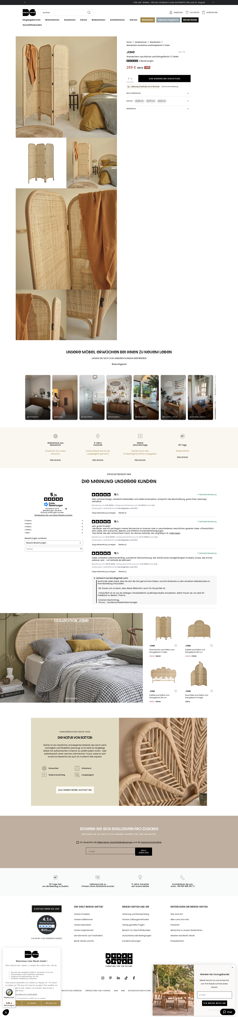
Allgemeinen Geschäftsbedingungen (115, 842)
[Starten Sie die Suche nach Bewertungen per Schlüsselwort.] (81, 549)
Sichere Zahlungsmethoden (135, 919)
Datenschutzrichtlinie (151, 842)
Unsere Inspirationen (84, 930)
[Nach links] (25, 2)
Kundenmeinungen (131, 941)
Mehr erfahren (55, 460)
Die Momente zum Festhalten (88, 935)
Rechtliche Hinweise (72, 990)
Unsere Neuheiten (82, 924)
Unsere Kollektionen (83, 919)
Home (129, 42)
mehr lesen (174, 533)
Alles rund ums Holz (180, 919)
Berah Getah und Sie (84, 941)
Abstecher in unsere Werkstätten (186, 930)
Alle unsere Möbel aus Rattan (75, 790)
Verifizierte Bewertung (208, 494)
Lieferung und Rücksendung (135, 914)
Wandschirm (155, 42)
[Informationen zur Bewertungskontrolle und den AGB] (66, 509)
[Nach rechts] (213, 2)
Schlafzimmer (141, 42)
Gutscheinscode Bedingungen (136, 935)
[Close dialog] (232, 967)
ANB (123, 990)
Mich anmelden (144, 851)
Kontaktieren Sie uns (46, 908)
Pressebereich (177, 941)
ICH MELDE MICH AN (214, 1003)
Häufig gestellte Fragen (133, 924)
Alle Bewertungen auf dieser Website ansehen (53, 515)
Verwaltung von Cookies (97, 990)
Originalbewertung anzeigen (104, 513)
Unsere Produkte (82, 914)
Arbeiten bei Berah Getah (183, 935)
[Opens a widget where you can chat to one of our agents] (227, 1012)
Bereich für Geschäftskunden (136, 930)
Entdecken (71, 698)
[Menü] (14, 989)
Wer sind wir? (177, 914)
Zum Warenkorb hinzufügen (164, 78)
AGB (116, 990)
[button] (65, 13)
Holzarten (175, 924)
